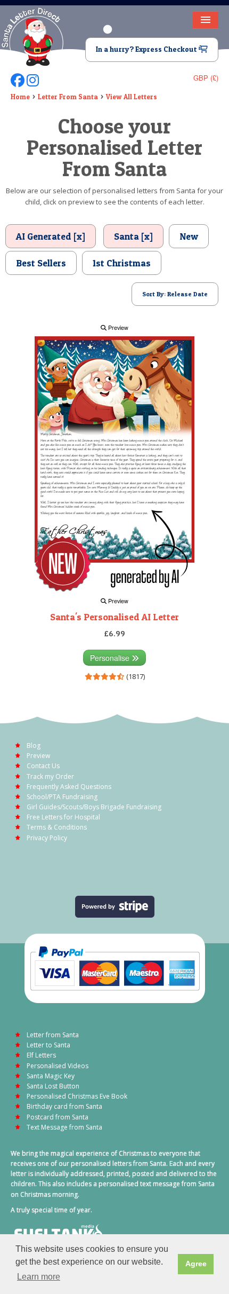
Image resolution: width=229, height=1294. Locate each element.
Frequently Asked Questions (69, 786)
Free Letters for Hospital (63, 817)
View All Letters (131, 96)
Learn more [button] (38, 1276)
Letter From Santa (68, 96)
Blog (33, 745)
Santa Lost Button (53, 1086)
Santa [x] (133, 236)
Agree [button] (196, 1263)
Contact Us (43, 765)
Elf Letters (41, 1055)
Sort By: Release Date (175, 294)
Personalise (111, 657)
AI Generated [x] (50, 236)
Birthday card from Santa (64, 1106)
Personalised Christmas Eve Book (77, 1096)
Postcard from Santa (57, 1117)
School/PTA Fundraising (62, 796)
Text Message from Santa (64, 1127)
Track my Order (50, 776)
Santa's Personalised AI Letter (114, 616)
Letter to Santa (48, 1045)
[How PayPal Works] (114, 967)
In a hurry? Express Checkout (147, 49)
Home (20, 96)
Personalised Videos (57, 1065)
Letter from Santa (53, 1034)
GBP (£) (205, 78)
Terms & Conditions (57, 827)
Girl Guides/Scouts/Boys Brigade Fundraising (94, 806)
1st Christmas (122, 263)
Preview (117, 328)
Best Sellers (41, 263)
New (188, 236)
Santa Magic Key (51, 1075)
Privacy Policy (47, 837)
